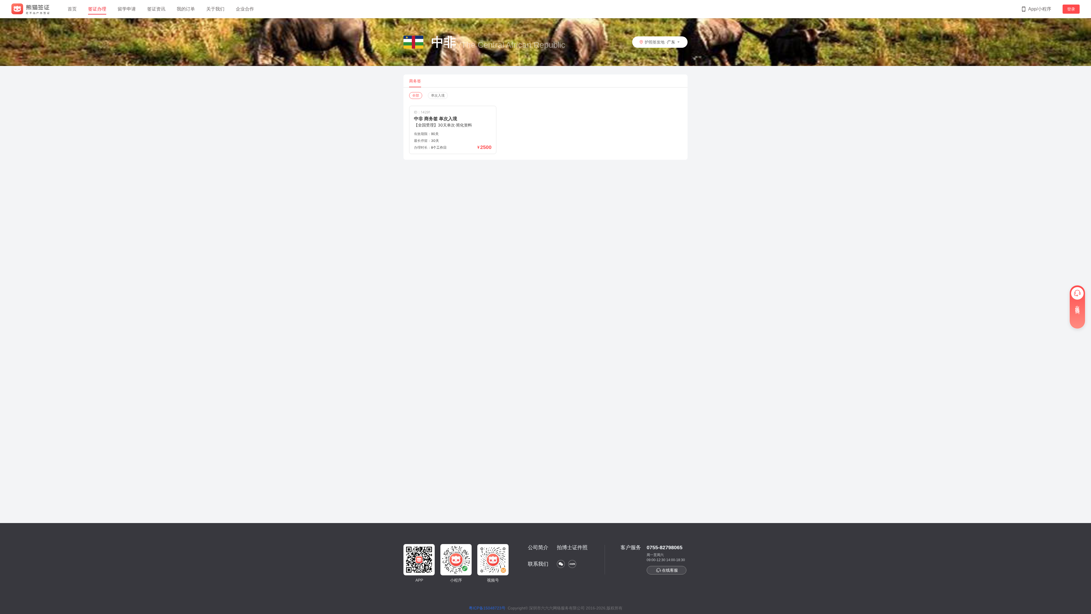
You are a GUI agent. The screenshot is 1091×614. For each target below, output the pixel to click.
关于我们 (215, 9)
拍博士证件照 (572, 547)
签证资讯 (156, 9)
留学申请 (127, 9)
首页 (72, 9)
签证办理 (97, 9)
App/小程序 (1039, 9)
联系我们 (538, 564)
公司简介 (538, 547)
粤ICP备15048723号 (487, 608)
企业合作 (245, 9)
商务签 (415, 81)
